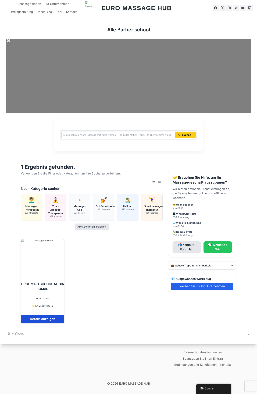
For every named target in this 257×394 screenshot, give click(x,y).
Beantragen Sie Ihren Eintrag (203, 358)
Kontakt (71, 12)
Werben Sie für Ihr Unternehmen (202, 286)
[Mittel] (250, 8)
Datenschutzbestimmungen (202, 352)
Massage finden (30, 4)
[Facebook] (216, 8)
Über (58, 12)
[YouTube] (243, 8)
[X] (223, 8)
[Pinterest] (236, 8)
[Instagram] (229, 8)
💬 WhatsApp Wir (217, 247)
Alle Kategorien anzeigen (91, 226)
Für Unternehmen (57, 4)
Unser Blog (44, 12)
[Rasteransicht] (154, 181)
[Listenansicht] (159, 181)
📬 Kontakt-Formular (186, 247)
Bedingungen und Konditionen (195, 364)
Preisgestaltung (22, 12)
